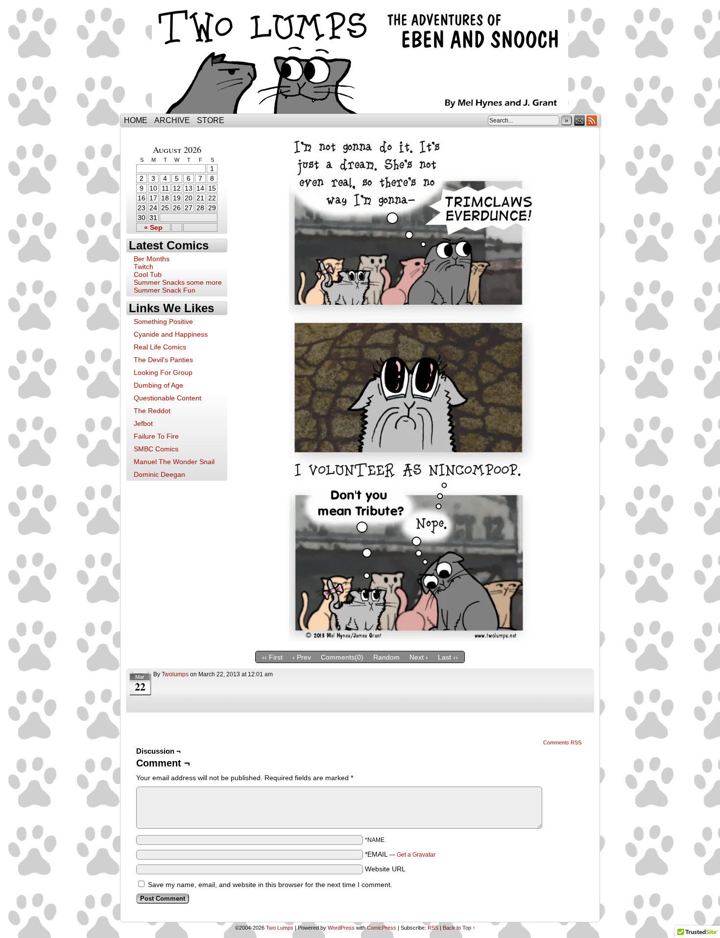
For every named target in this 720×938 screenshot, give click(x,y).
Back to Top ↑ (459, 928)
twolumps (175, 674)
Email (580, 120)
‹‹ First (272, 657)
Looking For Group (163, 372)
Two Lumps (360, 59)
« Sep (153, 227)
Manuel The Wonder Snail (174, 462)
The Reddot (152, 411)
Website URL (385, 869)
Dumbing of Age (158, 385)
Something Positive (163, 321)
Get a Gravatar (416, 854)
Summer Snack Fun (164, 290)
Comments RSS (562, 742)
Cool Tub (148, 274)
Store (210, 120)
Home (135, 120)
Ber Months (151, 259)
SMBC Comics (156, 449)
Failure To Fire (156, 436)
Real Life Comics (160, 347)
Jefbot (143, 423)
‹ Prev (301, 657)
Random (386, 657)
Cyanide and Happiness (171, 334)
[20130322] (411, 638)
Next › (418, 657)
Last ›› (448, 657)
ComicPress (381, 928)
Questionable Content (167, 398)
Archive (172, 120)
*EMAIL (400, 854)
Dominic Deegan (159, 474)
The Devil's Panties (163, 360)
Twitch (143, 267)
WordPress (341, 928)
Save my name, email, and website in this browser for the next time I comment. (270, 885)
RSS (592, 120)
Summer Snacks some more (178, 282)
